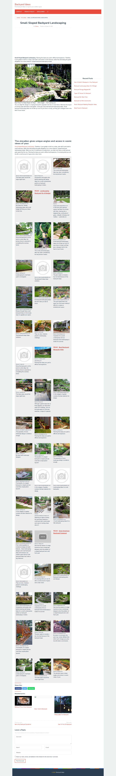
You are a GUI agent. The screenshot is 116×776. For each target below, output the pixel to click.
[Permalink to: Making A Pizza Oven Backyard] (23, 701)
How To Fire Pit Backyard (65, 723)
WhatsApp (31, 688)
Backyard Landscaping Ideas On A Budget (85, 86)
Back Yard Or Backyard (41, 709)
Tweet (24, 688)
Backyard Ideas (23, 4)
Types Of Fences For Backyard (82, 93)
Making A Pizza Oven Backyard (23, 707)
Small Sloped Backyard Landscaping (24, 146)
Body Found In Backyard (80, 108)
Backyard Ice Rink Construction (82, 101)
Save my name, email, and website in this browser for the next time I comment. (37, 756)
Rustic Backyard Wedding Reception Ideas (85, 104)
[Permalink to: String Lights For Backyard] (63, 704)
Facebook (18, 688)
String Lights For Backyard (61, 714)
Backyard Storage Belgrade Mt (82, 89)
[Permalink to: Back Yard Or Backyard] (43, 702)
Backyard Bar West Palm (81, 97)
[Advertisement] (43, 42)
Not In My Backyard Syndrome (23, 723)
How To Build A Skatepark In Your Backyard (85, 82)
